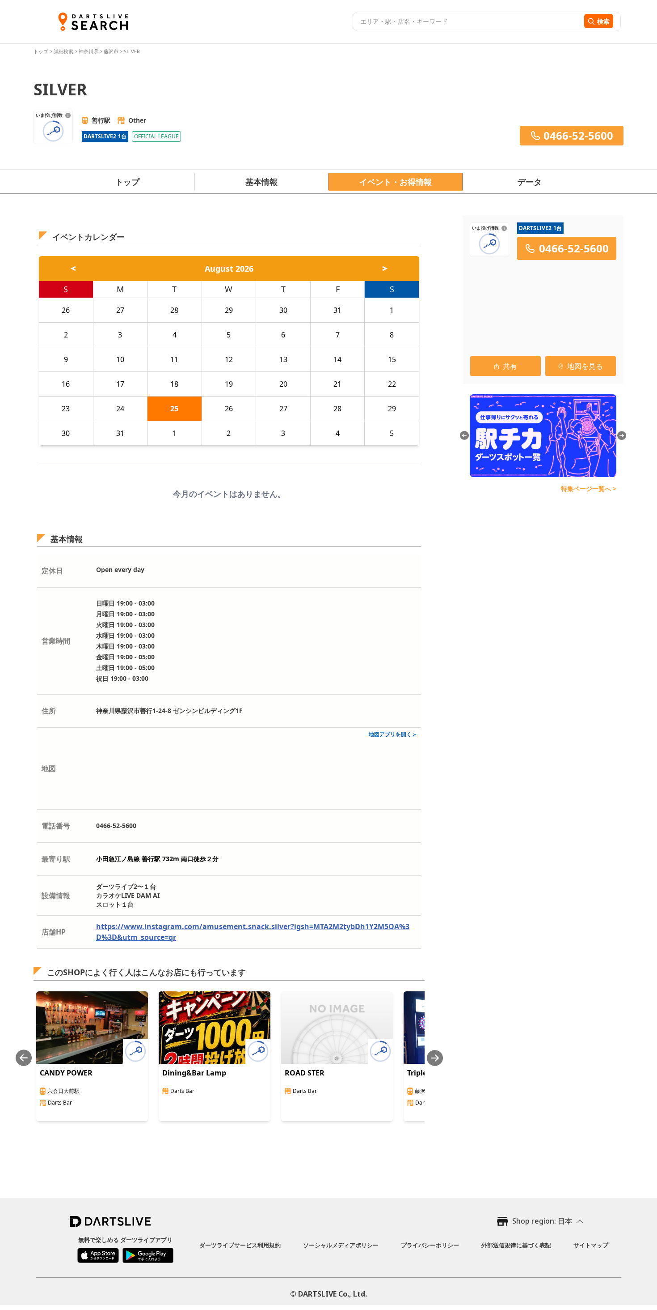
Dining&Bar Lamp (194, 1073)
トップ (42, 51)
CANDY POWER (66, 1073)
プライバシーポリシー (430, 1245)
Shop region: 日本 (542, 1221)
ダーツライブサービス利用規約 (240, 1245)
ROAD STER (304, 1073)
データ (530, 181)
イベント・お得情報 (395, 181)
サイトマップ (590, 1245)
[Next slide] (434, 1058)
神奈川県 (88, 51)
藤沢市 (111, 51)
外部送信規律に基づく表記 (516, 1245)
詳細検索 (64, 51)
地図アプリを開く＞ (393, 734)
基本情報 (261, 181)
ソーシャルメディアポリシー (341, 1245)
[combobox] (467, 21)
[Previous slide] (23, 1058)
